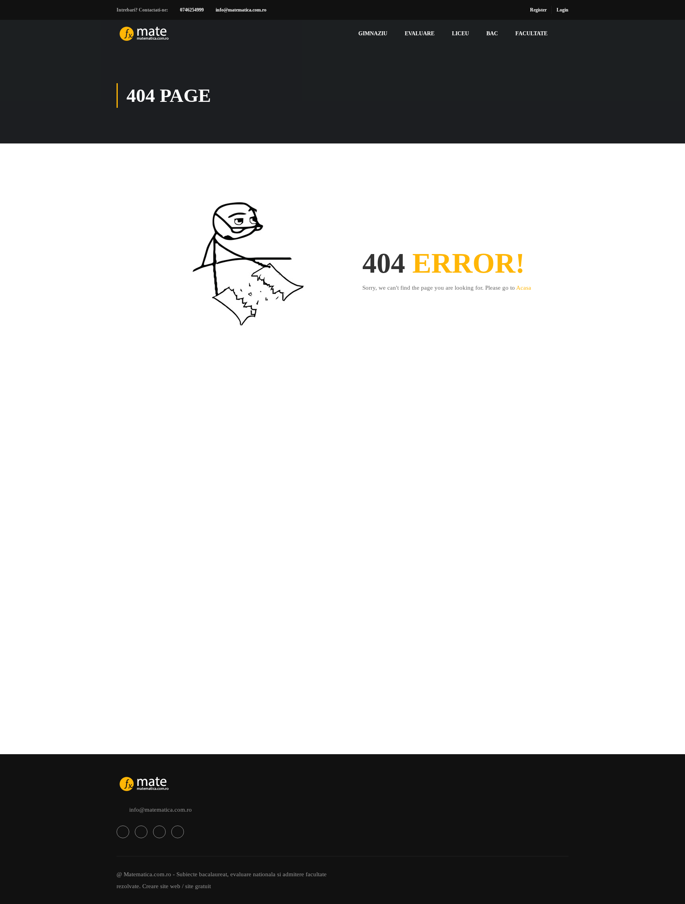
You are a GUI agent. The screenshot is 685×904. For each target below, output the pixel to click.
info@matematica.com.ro (241, 10)
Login (562, 10)
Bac (492, 33)
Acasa (523, 288)
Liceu (460, 33)
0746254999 (192, 10)
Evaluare (419, 33)
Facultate (531, 33)
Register (538, 10)
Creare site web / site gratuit (176, 886)
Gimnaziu (372, 33)
